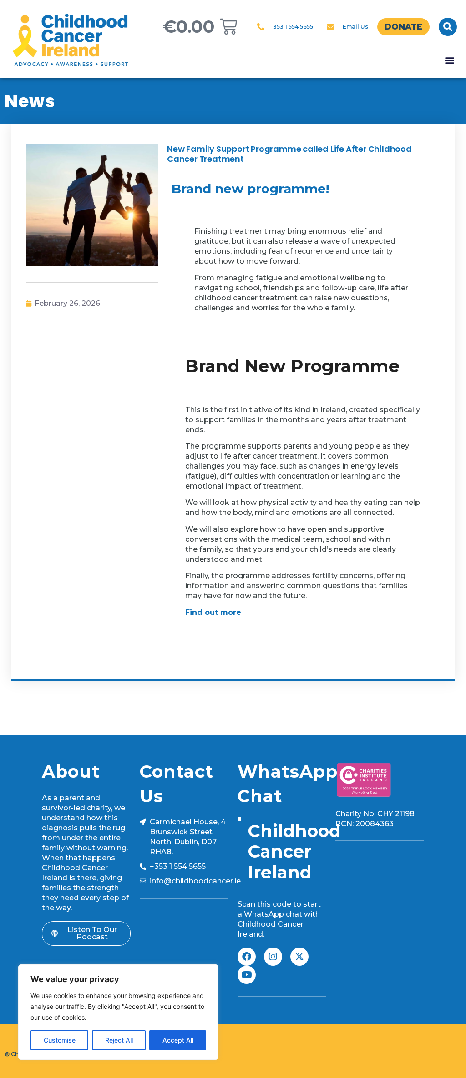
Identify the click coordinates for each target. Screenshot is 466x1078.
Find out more (213, 612)
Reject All (119, 1040)
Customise (60, 1040)
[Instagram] (273, 957)
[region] (118, 1012)
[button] (448, 27)
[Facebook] (247, 957)
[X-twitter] (299, 957)
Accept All (177, 1040)
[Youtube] (247, 975)
